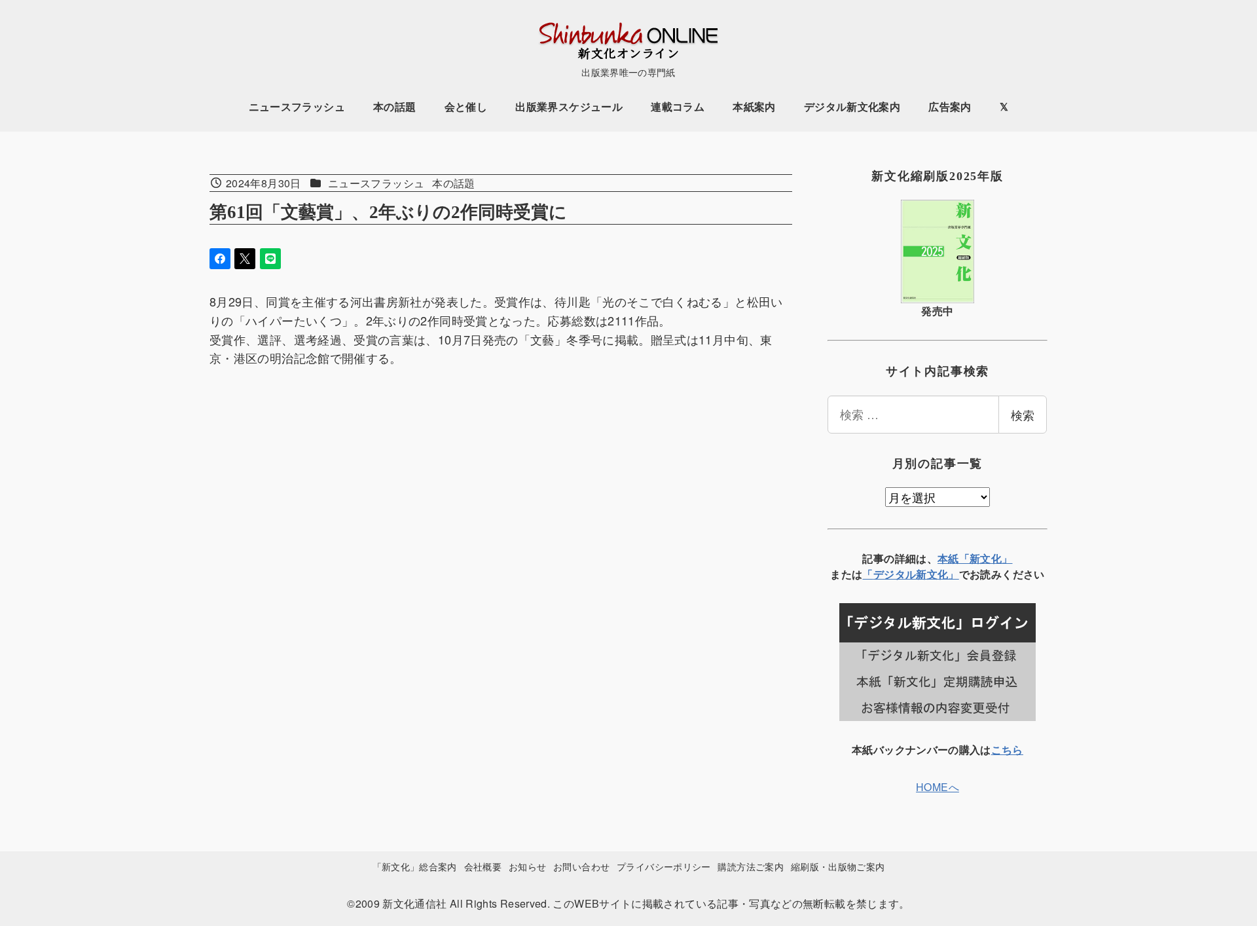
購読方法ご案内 (751, 866)
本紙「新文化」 (975, 558)
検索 (1022, 414)
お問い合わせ (581, 866)
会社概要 (482, 866)
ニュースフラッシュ (376, 183)
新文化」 (937, 574)
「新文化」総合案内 (415, 866)
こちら (1007, 749)
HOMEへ (937, 786)
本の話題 (453, 183)
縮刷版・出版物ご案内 (838, 866)
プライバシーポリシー (664, 866)
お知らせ (527, 866)
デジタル (894, 574)
